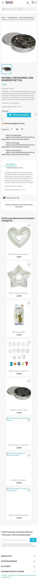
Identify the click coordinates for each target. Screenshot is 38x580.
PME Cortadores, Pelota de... (19, 515)
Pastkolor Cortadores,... (19, 480)
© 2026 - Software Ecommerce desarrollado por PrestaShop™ (19, 576)
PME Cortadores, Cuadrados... (19, 445)
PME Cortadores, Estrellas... (19, 293)
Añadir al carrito (19, 115)
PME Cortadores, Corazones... (19, 254)
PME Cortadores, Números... (19, 371)
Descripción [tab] (10, 164)
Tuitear (17, 129)
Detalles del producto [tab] (14, 168)
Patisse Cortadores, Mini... (19, 410)
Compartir (12, 129)
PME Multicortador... (19, 332)
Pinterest (22, 129)
